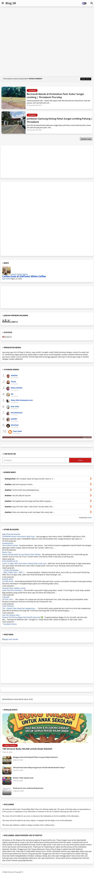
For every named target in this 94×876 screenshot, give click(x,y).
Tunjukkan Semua (10, 624)
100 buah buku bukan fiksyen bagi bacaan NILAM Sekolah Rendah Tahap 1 (39, 767)
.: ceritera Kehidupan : (10, 570)
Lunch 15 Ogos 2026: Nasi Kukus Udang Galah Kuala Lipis (24, 563)
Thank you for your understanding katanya (28, 788)
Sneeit (89, 518)
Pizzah (13, 381)
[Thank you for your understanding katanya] (6, 791)
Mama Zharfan (16, 388)
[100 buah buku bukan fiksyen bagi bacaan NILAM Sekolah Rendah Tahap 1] (6, 770)
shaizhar (14, 375)
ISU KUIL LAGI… (8, 599)
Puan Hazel (17, 431)
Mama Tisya (6, 552)
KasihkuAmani (7, 543)
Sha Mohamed (16, 413)
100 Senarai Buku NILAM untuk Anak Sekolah (27, 748)
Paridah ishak (7, 579)
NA (12, 394)
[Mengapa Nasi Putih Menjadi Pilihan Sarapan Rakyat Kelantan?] (6, 760)
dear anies (15, 406)
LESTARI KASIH (7, 581)
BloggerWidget (87, 437)
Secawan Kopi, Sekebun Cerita (13, 588)
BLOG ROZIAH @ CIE (10, 561)
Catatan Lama (86, 139)
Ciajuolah (6, 597)
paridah (14, 419)
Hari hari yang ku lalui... (11, 615)
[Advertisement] (47, 25)
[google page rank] (10, 639)
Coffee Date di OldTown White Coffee (24, 276)
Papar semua (85, 79)
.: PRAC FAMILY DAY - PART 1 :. (13, 572)
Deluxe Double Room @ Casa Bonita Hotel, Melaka (21, 554)
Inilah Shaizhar (8, 606)
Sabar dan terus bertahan (12, 590)
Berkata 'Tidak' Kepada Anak (23, 778)
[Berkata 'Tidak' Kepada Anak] (6, 781)
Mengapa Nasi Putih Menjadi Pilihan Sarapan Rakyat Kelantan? (35, 757)
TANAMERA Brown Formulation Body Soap (18, 536)
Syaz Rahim (6, 279)
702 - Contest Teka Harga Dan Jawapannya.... (19, 608)
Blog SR (11, 3)
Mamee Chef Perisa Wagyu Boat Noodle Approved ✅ (22, 617)
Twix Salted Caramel (10, 545)
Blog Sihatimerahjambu (11, 534)
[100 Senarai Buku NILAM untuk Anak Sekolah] (47, 728)
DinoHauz (15, 425)
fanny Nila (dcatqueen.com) (22, 400)
